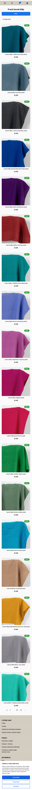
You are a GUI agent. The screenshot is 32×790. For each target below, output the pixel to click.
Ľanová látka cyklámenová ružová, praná (16, 359)
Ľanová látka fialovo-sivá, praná (16, 665)
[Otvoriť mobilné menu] (5, 3)
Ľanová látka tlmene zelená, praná (16, 512)
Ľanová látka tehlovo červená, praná (16, 245)
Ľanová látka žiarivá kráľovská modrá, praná (16, 169)
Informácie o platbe (7, 741)
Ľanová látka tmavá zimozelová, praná (16, 321)
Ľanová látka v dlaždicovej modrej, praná (16, 283)
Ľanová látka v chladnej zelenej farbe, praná (16, 703)
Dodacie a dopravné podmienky (11, 747)
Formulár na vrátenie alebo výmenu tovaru (9, 751)
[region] (16, 775)
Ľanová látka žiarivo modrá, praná (16, 550)
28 (17, 710)
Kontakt (4, 726)
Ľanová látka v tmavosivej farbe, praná (16, 130)
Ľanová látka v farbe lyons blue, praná (16, 54)
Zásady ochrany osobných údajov (11, 732)
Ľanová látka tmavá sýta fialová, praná (16, 207)
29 (21, 710)
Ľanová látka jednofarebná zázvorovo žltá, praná (16, 626)
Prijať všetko (16, 777)
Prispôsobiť (16, 782)
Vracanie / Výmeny (7, 744)
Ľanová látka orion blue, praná (16, 92)
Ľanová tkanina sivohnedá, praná (16, 588)
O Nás (3, 723)
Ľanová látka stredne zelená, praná (16, 474)
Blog (3, 760)
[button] (19, 3)
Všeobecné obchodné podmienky (11, 729)
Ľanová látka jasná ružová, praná (16, 436)
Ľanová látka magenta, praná (16, 397)
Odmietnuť (16, 786)
